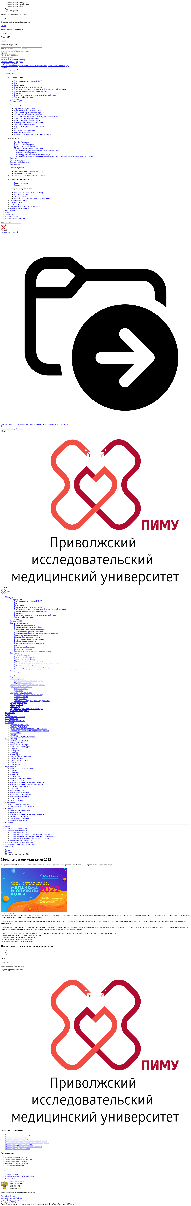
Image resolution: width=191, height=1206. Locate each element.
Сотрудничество (20, 196)
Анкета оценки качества (14, 1165)
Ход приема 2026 (16, 743)
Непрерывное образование (20, 810)
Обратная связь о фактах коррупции (18, 1163)
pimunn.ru (4, 1198)
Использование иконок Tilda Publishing (20, 1176)
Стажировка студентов (18, 832)
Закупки (17, 128)
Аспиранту (14, 774)
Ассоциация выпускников (20, 804)
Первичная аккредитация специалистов (29, 126)
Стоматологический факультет (25, 146)
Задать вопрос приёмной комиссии (18, 1159)
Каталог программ (21, 183)
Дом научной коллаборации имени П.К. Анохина (28, 729)
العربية (15, 70)
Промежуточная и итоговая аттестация (29, 123)
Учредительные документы (24, 109)
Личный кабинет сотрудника (12, 66)
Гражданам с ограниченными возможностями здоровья (26, 1141)
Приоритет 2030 (16, 101)
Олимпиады (14, 788)
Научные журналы (17, 679)
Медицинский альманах (23, 173)
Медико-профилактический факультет (28, 148)
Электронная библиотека (19, 162)
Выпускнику (10, 802)
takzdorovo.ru (10, 1178)
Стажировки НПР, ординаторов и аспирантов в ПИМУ (31, 834)
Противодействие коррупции (16, 1137)
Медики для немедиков (18, 200)
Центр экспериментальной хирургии (19, 842)
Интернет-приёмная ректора (16, 1157)
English (10, 70)
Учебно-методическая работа (25, 124)
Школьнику (9, 723)
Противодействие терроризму (16, 1139)
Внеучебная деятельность (23, 132)
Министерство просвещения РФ (17, 1149)
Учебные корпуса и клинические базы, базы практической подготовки (41, 89)
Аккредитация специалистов (21, 778)
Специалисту (10, 808)
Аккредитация (15, 812)
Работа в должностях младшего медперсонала (27, 784)
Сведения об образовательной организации (26, 206)
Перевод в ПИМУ (16, 202)
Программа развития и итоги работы (28, 87)
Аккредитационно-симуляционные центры (30, 91)
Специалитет (15, 749)
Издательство (15, 164)
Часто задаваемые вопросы (20, 745)
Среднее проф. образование (20, 757)
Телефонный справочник (23, 97)
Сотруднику (9, 822)
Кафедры (13, 158)
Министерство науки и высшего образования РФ (23, 1147)
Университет (10, 597)
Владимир (19, 62)
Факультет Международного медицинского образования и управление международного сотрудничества (53, 156)
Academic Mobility (21, 194)
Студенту (13, 770)
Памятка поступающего (19, 741)
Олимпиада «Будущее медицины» (22, 737)
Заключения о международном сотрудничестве (32, 198)
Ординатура (14, 753)
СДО (67, 66)
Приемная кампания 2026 (15, 218)
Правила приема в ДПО (19, 761)
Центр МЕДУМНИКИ (18, 727)
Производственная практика (20, 786)
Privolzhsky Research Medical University (28, 193)
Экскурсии (14, 735)
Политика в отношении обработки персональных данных (27, 1143)
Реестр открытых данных (19, 208)
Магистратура (15, 751)
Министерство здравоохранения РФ (19, 1145)
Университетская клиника (15, 214)
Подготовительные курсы (19, 725)
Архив (16, 99)
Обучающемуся (11, 766)
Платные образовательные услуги (27, 121)
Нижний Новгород (8, 62)
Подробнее (5, 1196)
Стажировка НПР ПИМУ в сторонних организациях (30, 838)
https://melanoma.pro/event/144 (21, 939)
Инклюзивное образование (24, 130)
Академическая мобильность (16, 830)
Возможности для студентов (20, 794)
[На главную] (10, 57)
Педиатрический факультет (24, 144)
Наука (7, 212)
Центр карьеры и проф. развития (22, 806)
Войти (3, 18)
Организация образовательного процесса (29, 113)
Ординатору (14, 772)
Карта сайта (5, 1200)
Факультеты (14, 653)
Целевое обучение (16, 759)
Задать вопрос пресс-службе (16, 1161)
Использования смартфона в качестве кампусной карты (35, 95)
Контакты (9, 846)
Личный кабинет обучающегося (35, 66)
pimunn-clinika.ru (16, 1198)
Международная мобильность (21, 840)
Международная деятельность (21, 693)
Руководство (19, 85)
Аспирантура (15, 755)
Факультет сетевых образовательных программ (32, 154)
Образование (10, 210)
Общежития (18, 93)
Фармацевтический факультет (25, 152)
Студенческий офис (17, 780)
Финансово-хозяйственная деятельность (29, 115)
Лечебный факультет (22, 142)
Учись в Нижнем (11, 1174)
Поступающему (11, 739)
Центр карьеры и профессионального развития (27, 175)
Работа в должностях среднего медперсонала (27, 782)
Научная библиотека (17, 160)
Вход (3, 431)
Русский (4, 70)
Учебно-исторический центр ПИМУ (28, 81)
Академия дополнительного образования (20, 844)
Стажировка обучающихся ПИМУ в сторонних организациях (33, 836)
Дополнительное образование (21, 687)
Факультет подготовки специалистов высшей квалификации (37, 150)
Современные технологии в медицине (28, 171)
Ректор (16, 83)
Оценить (13, 1196)
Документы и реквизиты (19, 623)
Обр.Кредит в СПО (17, 764)
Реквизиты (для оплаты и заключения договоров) (32, 134)
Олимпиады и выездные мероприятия (28, 119)
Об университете (16, 599)
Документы (18, 185)
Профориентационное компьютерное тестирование (29, 731)
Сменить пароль (7, 51)
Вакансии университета (19, 816)
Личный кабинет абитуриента (21, 747)
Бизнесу (8, 826)
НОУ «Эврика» (15, 733)
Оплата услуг (15, 204)
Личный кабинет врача (56, 66)
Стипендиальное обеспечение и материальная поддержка (36, 117)
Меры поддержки (16, 800)
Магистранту (15, 776)
